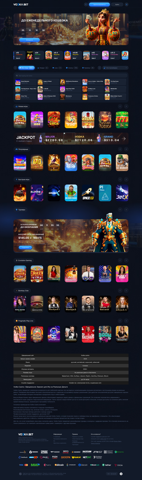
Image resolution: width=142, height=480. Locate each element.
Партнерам (75, 444)
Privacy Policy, (118, 441)
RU (54, 441)
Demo (19, 129)
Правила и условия (77, 436)
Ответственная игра (77, 438)
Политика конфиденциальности (78, 441)
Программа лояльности (60, 438)
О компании (56, 436)
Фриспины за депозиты (59, 443)
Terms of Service (95, 443)
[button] (15, 68)
